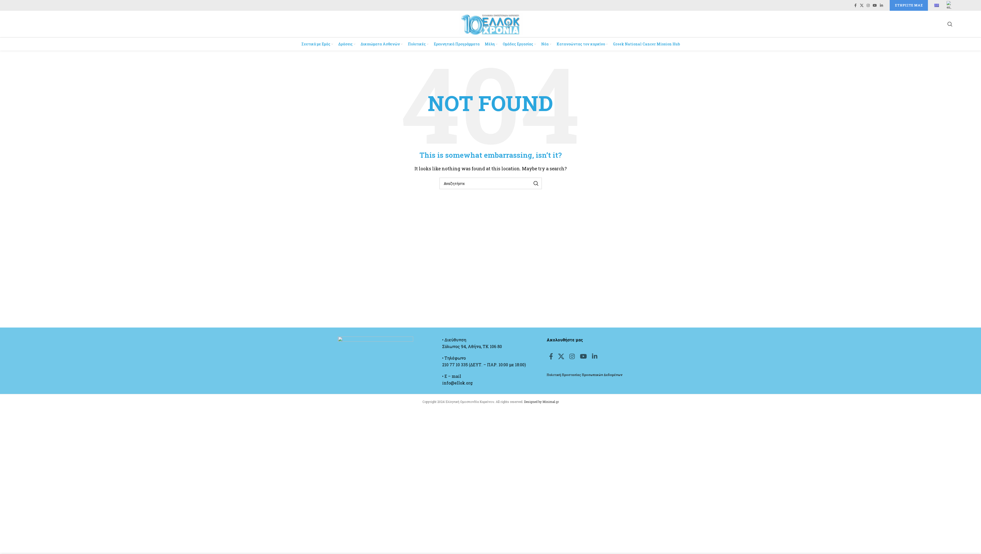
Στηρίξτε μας (909, 5)
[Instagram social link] (868, 5)
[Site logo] (491, 23)
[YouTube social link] (874, 5)
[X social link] (861, 5)
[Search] (950, 24)
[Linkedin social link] (881, 5)
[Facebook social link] (855, 5)
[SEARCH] (536, 183)
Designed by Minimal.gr (541, 402)
